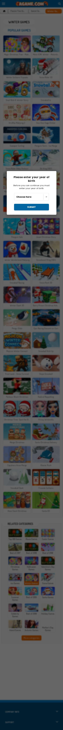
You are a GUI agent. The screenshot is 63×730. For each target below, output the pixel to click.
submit (31, 207)
